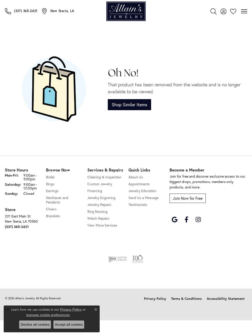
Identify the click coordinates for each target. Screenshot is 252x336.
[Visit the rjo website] (137, 259)
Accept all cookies (69, 324)
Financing (94, 190)
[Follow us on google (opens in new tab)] (174, 220)
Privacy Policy (155, 298)
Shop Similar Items (129, 104)
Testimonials (137, 204)
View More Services (102, 225)
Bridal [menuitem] (50, 177)
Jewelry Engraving (101, 197)
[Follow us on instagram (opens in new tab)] (198, 220)
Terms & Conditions (186, 298)
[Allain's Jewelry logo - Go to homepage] (126, 11)
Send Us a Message (143, 197)
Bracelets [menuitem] (53, 216)
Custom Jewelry (99, 184)
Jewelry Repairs (99, 204)
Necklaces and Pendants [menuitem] (57, 199)
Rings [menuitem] (50, 184)
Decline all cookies (35, 324)
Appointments (139, 184)
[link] (21, 11)
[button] (213, 11)
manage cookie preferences (48, 315)
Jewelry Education (142, 190)
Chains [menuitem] (51, 209)
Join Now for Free (188, 198)
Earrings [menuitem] (52, 190)
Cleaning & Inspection (104, 177)
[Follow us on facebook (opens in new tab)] (186, 220)
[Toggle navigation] (244, 11)
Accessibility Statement (226, 298)
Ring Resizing (97, 211)
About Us (135, 177)
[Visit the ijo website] (117, 259)
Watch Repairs (98, 218)
